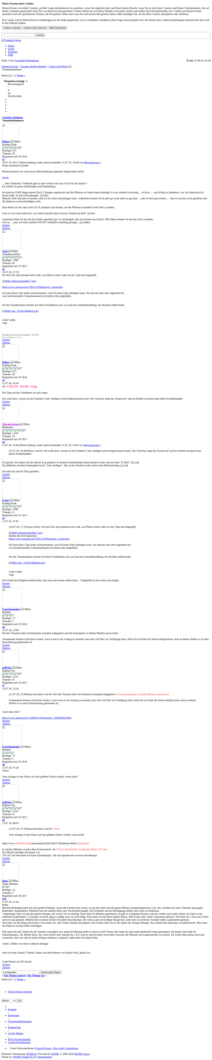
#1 (3, 159)
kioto (5, 880)
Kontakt (12, 1009)
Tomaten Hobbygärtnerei (33, 66)
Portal (11, 46)
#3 (3, 380)
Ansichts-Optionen (12, 117)
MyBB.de (31, 1054)
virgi (4, 251)
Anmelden (20, 60)
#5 (3, 518)
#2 (3, 269)
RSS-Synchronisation (19, 1039)
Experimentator (11, 609)
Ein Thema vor (35, 975)
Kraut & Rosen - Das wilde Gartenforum (56, 1048)
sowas (5, 177)
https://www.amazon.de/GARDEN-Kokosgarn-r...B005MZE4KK (37, 717)
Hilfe (10, 54)
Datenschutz (14, 1027)
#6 (3, 627)
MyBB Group (82, 1054)
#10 (4, 898)
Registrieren (32, 60)
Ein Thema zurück (14, 975)
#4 (3, 442)
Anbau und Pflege (58, 66)
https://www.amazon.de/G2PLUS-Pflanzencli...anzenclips (32, 287)
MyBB (55, 1054)
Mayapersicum (91, 162)
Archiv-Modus (15, 1033)
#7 (3, 685)
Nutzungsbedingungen (20, 1021)
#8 (3, 764)
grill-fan (6, 667)
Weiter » (21, 75)
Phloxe (6, 141)
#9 (3, 820)
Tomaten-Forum (9, 66)
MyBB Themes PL (23, 1057)
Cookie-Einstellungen (19, 1042)
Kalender (13, 51)
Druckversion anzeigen (20, 991)
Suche (11, 48)
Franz (5, 500)
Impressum (13, 1015)
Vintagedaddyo (44, 1057)
